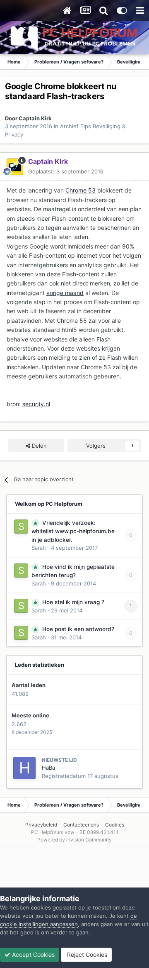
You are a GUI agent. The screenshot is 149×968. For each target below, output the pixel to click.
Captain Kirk (35, 118)
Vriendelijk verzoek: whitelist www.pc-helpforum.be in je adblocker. (73, 531)
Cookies (114, 825)
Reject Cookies (86, 954)
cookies (41, 907)
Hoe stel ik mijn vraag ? (73, 602)
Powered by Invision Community (74, 839)
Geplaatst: (65, 171)
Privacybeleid (41, 825)
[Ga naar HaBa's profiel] (24, 768)
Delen (38, 445)
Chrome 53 (80, 190)
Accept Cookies (32, 954)
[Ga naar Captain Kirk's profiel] (15, 166)
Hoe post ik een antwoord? (78, 629)
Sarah (38, 547)
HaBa (48, 767)
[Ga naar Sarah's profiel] (21, 526)
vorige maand (65, 292)
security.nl (36, 403)
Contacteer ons (81, 825)
